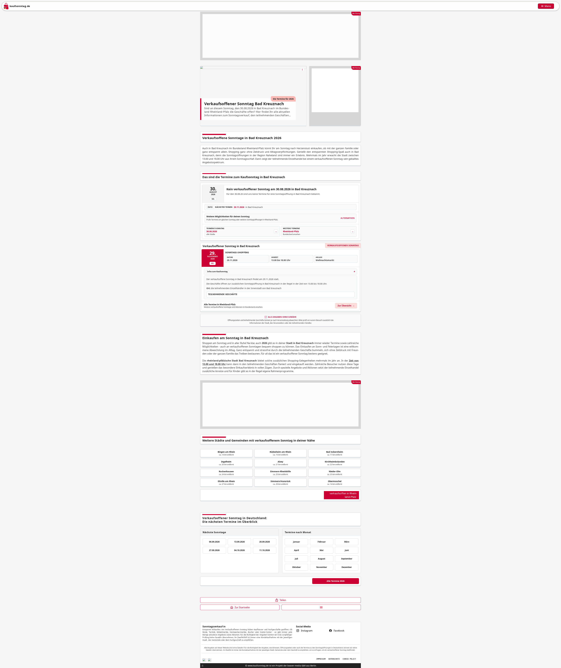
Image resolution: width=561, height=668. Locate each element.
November (321, 567)
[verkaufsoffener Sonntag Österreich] (209, 660)
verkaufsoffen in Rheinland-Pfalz (343, 495)
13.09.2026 (239, 541)
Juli (296, 558)
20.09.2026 (264, 541)
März (346, 541)
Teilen (283, 600)
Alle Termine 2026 (335, 581)
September (346, 558)
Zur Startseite (242, 607)
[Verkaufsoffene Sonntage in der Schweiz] (204, 660)
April (296, 550)
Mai (321, 550)
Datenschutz (334, 659)
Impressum (320, 659)
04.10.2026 (239, 550)
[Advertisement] (280, 36)
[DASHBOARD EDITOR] (201, 666)
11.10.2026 (264, 550)
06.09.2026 (214, 541)
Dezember (347, 567)
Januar (296, 541)
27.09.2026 (214, 550)
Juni (347, 550)
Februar (322, 541)
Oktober (296, 567)
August (321, 558)
